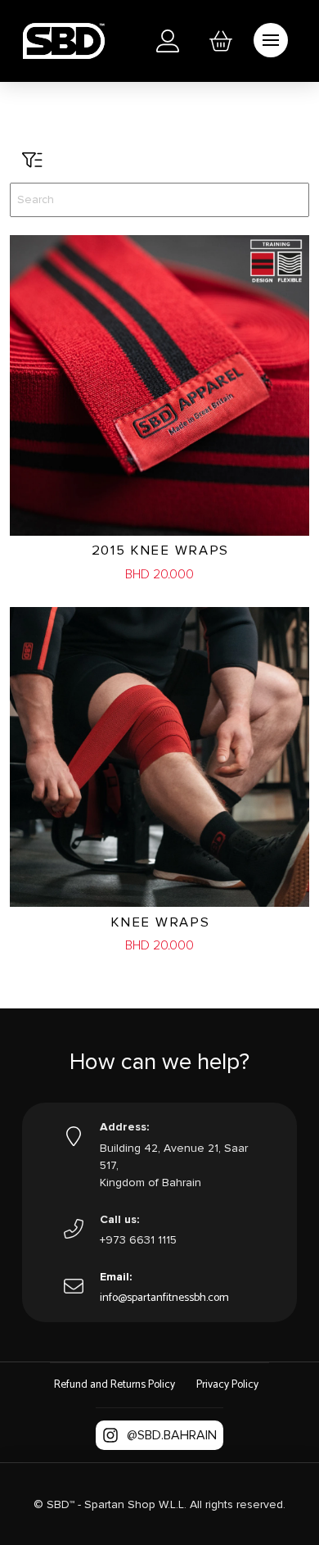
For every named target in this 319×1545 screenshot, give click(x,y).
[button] (220, 40)
